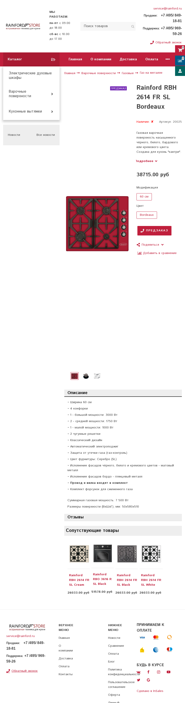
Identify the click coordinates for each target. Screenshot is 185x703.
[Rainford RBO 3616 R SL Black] (102, 553)
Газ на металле (151, 73)
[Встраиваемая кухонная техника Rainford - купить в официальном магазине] (23, 26)
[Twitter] (138, 680)
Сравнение (116, 646)
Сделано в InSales (150, 691)
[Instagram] (158, 672)
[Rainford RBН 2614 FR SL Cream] (79, 554)
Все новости (46, 135)
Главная (75, 59)
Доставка (128, 59)
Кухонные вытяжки (25, 111)
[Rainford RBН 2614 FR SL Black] (127, 554)
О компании (100, 59)
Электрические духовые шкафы (30, 75)
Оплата (151, 59)
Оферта (114, 695)
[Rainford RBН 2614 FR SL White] (151, 554)
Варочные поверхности (20, 94)
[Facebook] (148, 672)
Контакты (66, 674)
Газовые (128, 73)
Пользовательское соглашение (121, 684)
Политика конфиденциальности (124, 672)
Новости (114, 638)
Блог (111, 661)
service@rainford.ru (167, 8)
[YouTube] (168, 672)
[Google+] (148, 680)
